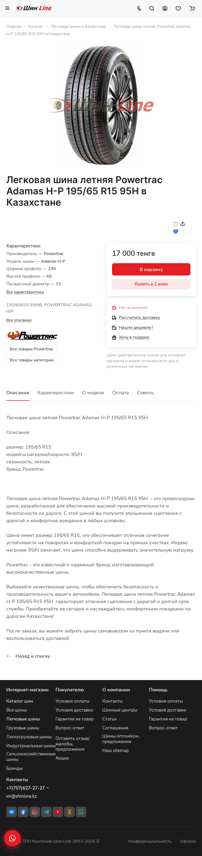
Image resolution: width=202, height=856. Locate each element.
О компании (116, 690)
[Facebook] (23, 812)
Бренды (14, 768)
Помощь (158, 690)
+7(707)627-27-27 (25, 788)
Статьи (109, 719)
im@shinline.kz (21, 796)
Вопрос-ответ (69, 728)
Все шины (16, 710)
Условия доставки (74, 710)
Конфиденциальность (150, 841)
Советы (145, 393)
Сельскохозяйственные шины (30, 756)
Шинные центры (119, 710)
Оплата (120, 393)
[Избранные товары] (178, 8)
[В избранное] (176, 224)
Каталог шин (19, 701)
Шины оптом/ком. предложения (120, 739)
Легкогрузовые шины (29, 737)
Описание (17, 393)
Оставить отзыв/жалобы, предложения (72, 744)
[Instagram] (34, 812)
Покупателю (69, 690)
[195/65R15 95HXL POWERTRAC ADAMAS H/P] (101, 105)
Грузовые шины (22, 728)
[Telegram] (46, 812)
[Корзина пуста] (192, 8)
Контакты (112, 701)
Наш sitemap (115, 751)
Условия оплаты (72, 701)
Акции (62, 758)
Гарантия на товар (74, 719)
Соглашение (115, 728)
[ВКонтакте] (11, 812)
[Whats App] (81, 812)
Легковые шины (23, 719)
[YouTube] (58, 812)
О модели (93, 393)
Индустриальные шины (30, 746)
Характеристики (55, 393)
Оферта (188, 841)
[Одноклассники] (69, 812)
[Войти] (165, 8)
